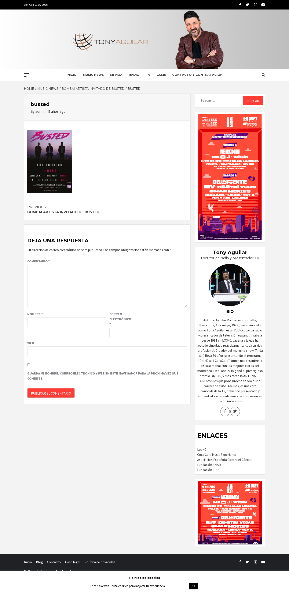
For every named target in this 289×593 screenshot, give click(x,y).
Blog (39, 562)
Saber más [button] (177, 586)
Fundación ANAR (209, 465)
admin (40, 111)
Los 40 (201, 449)
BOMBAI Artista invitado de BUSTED (63, 209)
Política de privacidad (99, 562)
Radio (134, 75)
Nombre (35, 314)
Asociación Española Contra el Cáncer (224, 459)
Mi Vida (116, 75)
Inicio (72, 75)
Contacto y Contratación (197, 75)
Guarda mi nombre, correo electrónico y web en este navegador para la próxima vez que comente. (102, 375)
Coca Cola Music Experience (217, 454)
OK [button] (193, 586)
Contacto (54, 562)
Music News (93, 75)
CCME (161, 75)
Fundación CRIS (208, 470)
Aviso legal (72, 562)
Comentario (38, 261)
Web (30, 343)
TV (148, 75)
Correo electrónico (120, 319)
